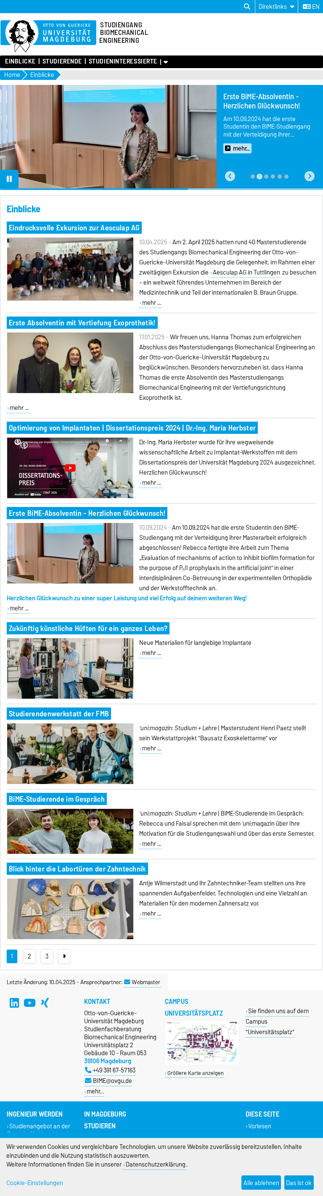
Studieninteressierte (123, 61)
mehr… (95, 1091)
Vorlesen (259, 1126)
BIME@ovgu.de (112, 1080)
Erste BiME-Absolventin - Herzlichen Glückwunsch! (87, 513)
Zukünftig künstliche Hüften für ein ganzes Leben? (88, 628)
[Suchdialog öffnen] (247, 7)
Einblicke (20, 61)
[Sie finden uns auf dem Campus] (202, 1062)
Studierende (62, 61)
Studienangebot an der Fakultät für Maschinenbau (42, 1130)
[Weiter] (64, 956)
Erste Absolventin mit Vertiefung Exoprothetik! (82, 323)
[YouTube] (29, 1003)
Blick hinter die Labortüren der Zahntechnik (77, 869)
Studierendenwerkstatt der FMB (59, 714)
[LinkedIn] (14, 1003)
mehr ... (151, 303)
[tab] (253, 176)
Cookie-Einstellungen (34, 1183)
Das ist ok (299, 1183)
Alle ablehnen (261, 1183)
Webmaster (146, 982)
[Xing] (44, 1003)
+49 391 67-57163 (114, 1070)
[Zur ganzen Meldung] (70, 299)
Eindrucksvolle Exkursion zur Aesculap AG (74, 228)
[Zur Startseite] (48, 36)
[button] (230, 176)
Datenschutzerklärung (155, 1164)
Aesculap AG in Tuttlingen (246, 272)
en (315, 7)
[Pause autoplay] (9, 179)
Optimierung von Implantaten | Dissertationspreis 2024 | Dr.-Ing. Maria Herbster (132, 428)
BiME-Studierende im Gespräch (57, 799)
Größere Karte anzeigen (195, 1073)
